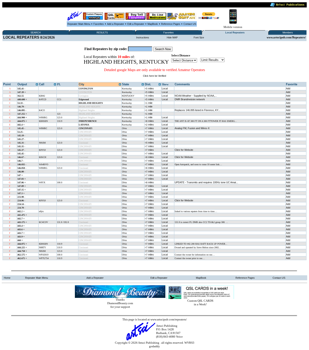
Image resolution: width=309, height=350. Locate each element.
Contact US (189, 24)
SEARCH (36, 32)
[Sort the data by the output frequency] (37, 84)
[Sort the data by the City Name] (120, 84)
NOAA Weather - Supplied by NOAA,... (196, 95)
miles (149, 88)
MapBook (152, 24)
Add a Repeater (115, 24)
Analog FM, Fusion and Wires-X (192, 128)
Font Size (199, 37)
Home (7, 277)
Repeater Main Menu (78, 24)
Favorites (98, 24)
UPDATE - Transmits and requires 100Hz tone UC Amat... (206, 182)
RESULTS (102, 32)
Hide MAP (172, 37)
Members (288, 32)
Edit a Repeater (135, 24)
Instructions (142, 37)
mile (148, 103)
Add (288, 88)
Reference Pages (170, 24)
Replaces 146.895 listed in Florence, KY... (197, 110)
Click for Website (184, 149)
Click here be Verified (154, 75)
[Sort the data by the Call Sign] (55, 84)
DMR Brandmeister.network (190, 99)
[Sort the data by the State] (143, 84)
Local (165, 88)
